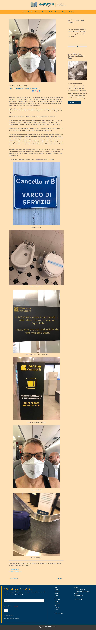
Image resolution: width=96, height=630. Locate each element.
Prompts (57, 599)
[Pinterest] (37, 90)
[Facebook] (33, 90)
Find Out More (74, 102)
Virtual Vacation (79, 589)
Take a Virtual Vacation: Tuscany (19, 88)
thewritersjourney (16, 571)
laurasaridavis (15, 569)
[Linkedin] (39, 90)
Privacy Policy (78, 595)
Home (56, 587)
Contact (76, 593)
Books (56, 597)
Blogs (76, 587)
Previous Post (13, 578)
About (56, 589)
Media (56, 601)
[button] (32, 12)
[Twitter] (35, 90)
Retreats (57, 591)
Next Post (60, 578)
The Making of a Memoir (82, 591)
